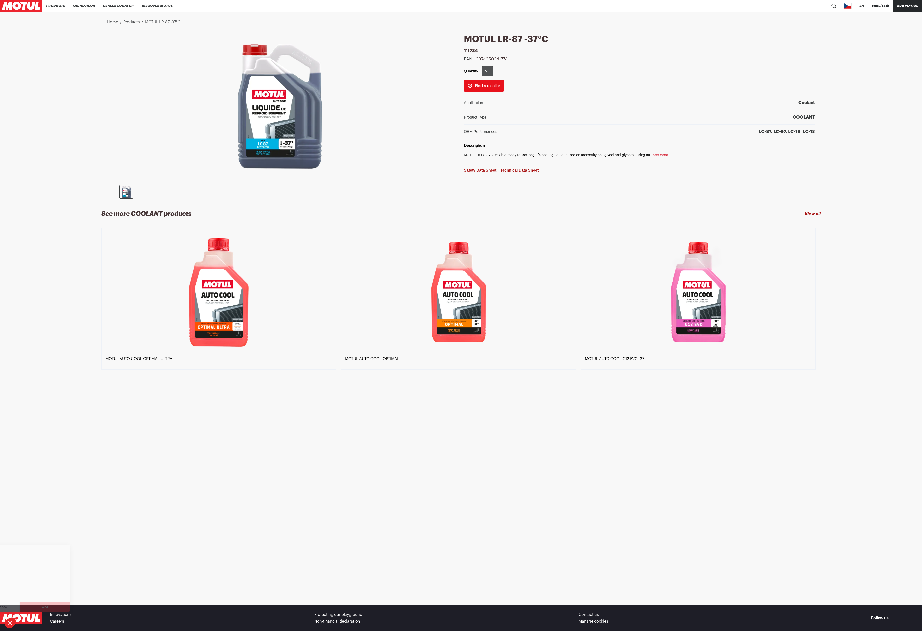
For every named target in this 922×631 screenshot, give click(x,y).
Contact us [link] (589, 615)
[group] (487, 71)
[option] (221, 408)
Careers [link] (57, 621)
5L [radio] (487, 71)
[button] (10, 623)
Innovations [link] (61, 615)
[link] (484, 86)
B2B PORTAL (907, 5)
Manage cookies (593, 621)
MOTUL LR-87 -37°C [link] (163, 22)
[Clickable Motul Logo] (21, 6)
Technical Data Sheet (519, 170)
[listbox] (460, 408)
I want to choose (30, 607)
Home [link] (112, 22)
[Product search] (834, 5)
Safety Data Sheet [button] (480, 170)
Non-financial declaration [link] (337, 621)
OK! (80, 607)
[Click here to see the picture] (126, 192)
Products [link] (131, 22)
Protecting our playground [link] (338, 615)
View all (812, 214)
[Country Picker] (847, 6)
